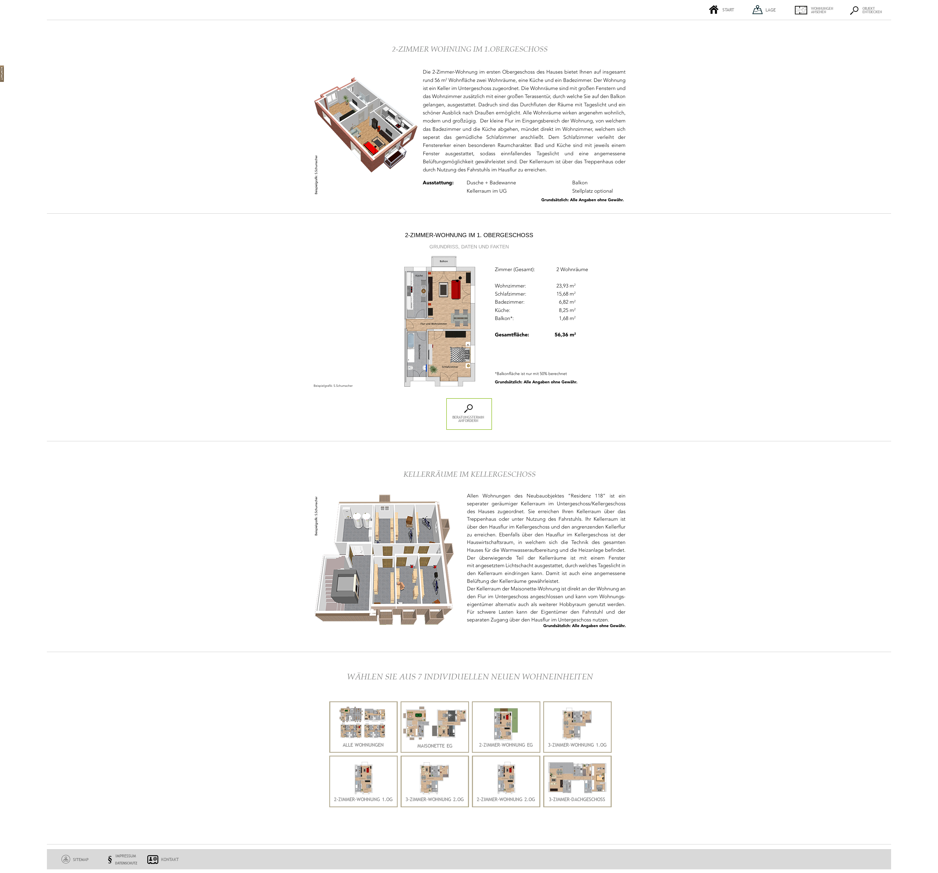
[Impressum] (120, 859)
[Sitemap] (78, 859)
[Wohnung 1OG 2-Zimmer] (363, 806)
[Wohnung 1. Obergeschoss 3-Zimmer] (577, 751)
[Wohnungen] (818, 10)
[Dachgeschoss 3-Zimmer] (577, 806)
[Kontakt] (469, 414)
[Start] (727, 10)
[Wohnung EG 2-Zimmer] (506, 751)
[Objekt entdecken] (868, 10)
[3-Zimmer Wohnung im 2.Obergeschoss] (435, 806)
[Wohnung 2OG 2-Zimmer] (506, 806)
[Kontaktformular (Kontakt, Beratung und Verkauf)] (163, 859)
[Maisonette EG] (435, 751)
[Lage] (770, 10)
